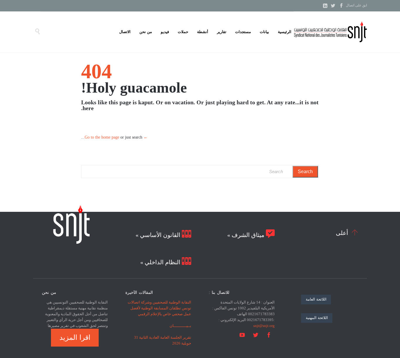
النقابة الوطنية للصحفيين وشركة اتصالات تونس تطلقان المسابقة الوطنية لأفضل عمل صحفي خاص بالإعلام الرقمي (159, 308)
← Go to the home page (116, 137)
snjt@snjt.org (264, 325)
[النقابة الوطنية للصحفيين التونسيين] (330, 31)
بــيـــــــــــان (180, 325)
